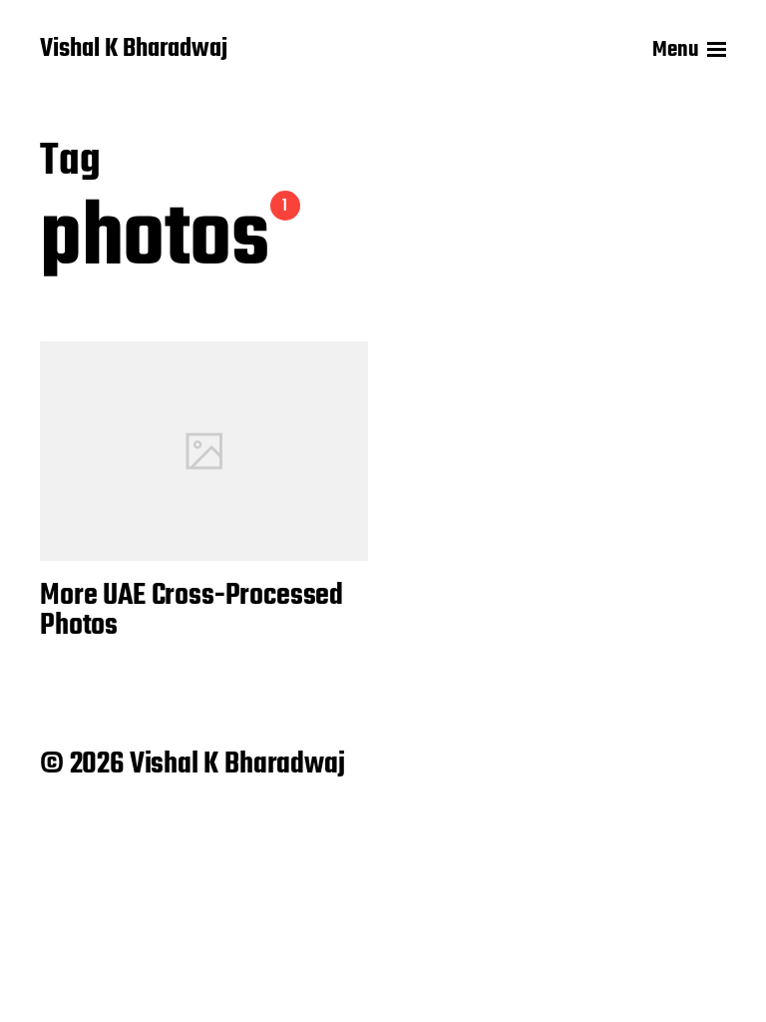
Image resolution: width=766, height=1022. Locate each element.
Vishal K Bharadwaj (133, 50)
